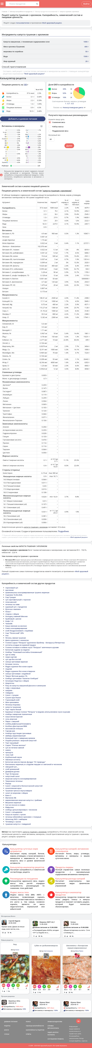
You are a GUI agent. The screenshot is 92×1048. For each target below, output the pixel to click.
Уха (6, 635)
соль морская (11, 719)
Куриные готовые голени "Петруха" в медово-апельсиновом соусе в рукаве (37, 712)
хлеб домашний (12, 769)
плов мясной (10, 602)
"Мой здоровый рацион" (34, 74)
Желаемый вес (54, 135)
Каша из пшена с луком (15, 814)
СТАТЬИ (6, 1034)
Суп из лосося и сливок (15, 805)
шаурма (8, 690)
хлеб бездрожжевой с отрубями (19, 631)
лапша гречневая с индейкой (17, 674)
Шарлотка (9, 683)
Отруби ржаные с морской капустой (20, 740)
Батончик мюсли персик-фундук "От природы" (25, 762)
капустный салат (12, 776)
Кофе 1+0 (9, 621)
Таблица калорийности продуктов (21, 11)
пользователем (22, 23)
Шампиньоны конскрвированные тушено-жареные (27, 592)
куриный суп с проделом (16, 607)
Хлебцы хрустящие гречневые (18, 733)
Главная (4, 11)
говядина (9, 693)
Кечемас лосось (12, 664)
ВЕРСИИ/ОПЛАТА (53, 1028)
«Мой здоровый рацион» (79, 537)
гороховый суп (11, 588)
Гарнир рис (10, 731)
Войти (86, 4)
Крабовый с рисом (13, 619)
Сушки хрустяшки (13, 697)
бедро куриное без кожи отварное (20, 671)
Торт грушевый (11, 743)
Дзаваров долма (12, 771)
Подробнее (63, 531)
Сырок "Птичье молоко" (15, 745)
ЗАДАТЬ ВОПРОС (53, 1032)
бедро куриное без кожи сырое (18, 666)
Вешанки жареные (13, 802)
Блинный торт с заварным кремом (20, 738)
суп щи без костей (13, 659)
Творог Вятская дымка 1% (16, 676)
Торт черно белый (13, 709)
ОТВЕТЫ (28, 1034)
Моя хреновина (12, 702)
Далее (69, 145)
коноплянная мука (13, 788)
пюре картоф (11, 657)
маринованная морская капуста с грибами (23, 800)
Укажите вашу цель (56, 119)
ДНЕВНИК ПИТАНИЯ (10, 1021)
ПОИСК (28, 1021)
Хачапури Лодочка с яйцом (17, 681)
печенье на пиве (12, 604)
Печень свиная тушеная (15, 638)
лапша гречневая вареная (16, 662)
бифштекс (9, 807)
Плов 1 (8, 611)
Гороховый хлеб (12, 700)
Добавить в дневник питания (22, 119)
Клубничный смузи (13, 757)
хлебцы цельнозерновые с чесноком (21, 810)
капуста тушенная (13, 707)
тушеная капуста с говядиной (18, 824)
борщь (8, 783)
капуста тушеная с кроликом (69, 11)
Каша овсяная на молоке (16, 626)
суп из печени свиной (14, 748)
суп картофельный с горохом (18, 600)
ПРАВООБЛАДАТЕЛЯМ (55, 1021)
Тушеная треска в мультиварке (18, 790)
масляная (9, 590)
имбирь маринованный (15, 736)
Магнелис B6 (10, 798)
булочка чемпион (13, 609)
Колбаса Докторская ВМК (16, 726)
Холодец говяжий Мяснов (16, 616)
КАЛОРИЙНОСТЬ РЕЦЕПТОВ (35, 1030)
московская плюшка (14, 728)
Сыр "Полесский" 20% (14, 633)
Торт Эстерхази (11, 774)
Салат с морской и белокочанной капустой (23, 786)
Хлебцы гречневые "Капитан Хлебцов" (21, 678)
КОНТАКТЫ (51, 1035)
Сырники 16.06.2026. (14, 595)
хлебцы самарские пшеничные (18, 714)
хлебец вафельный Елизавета (18, 724)
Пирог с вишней (12, 721)
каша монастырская (14, 716)
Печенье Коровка (12, 705)
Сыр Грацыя (10, 597)
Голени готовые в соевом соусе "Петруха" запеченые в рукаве (32, 647)
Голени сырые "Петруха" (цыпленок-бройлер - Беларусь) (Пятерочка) (35, 642)
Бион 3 (8, 795)
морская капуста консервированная (20, 779)
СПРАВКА (51, 1026)
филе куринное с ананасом (17, 640)
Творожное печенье (14, 781)
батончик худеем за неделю (17, 650)
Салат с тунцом (11, 695)
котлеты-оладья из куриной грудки (20, 645)
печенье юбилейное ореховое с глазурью (23, 817)
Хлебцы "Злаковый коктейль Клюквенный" (23, 652)
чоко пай (9, 755)
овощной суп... (11, 767)
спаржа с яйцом (12, 614)
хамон (8, 750)
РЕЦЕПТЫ (7, 1026)
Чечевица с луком (13, 822)
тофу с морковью (12, 688)
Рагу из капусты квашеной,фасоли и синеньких (25, 685)
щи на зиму (10, 654)
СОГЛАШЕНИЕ (52, 1039)
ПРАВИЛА (60, 1039)
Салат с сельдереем (13, 812)
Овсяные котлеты (12, 759)
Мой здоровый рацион (52, 23)
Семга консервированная (16, 628)
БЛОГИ (6, 1030)
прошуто (9, 752)
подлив (8, 669)
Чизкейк (8, 623)
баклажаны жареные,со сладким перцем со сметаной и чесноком (33, 764)
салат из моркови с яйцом (16, 793)
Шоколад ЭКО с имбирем (16, 819)
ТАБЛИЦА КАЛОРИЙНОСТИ (35, 1026)
